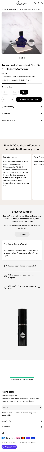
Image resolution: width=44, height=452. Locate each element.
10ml (24, 92)
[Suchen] (35, 3)
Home (4, 9)
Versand (5, 76)
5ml (16, 93)
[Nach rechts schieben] (24, 58)
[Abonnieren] (40, 407)
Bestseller (12, 9)
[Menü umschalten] (2, 3)
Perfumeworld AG (14, 442)
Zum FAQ (22, 234)
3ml (6, 93)
